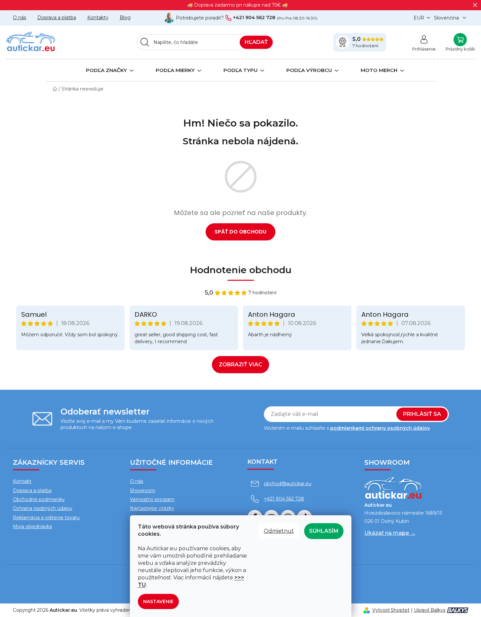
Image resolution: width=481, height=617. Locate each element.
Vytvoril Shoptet (391, 610)
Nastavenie (158, 601)
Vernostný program (152, 499)
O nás (19, 17)
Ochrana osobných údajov (42, 508)
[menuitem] (105, 70)
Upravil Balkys (429, 610)
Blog (125, 17)
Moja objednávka (32, 526)
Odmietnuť (279, 531)
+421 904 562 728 (254, 17)
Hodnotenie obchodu (241, 269)
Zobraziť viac (240, 364)
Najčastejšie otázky (152, 508)
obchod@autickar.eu (287, 484)
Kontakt (22, 481)
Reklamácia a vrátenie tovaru (46, 518)
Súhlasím (324, 531)
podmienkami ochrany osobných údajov (380, 428)
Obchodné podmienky (39, 499)
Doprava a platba (56, 17)
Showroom (142, 490)
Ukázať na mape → (390, 533)
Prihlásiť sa (422, 414)
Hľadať (256, 42)
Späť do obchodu (240, 232)
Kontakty (97, 17)
